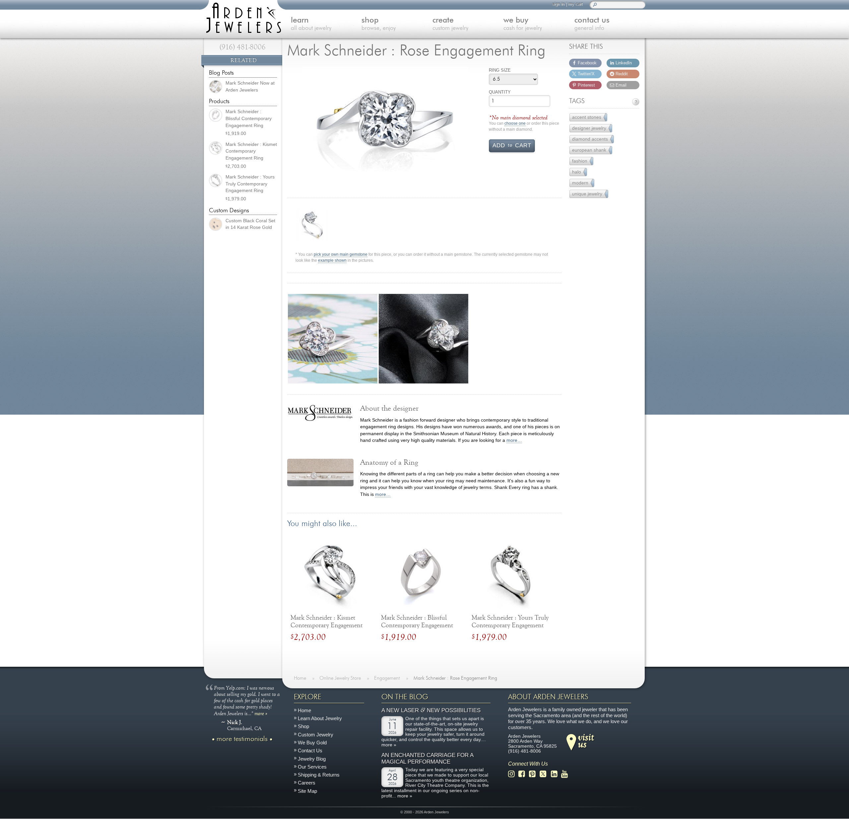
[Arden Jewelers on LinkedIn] (556, 774)
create (450, 24)
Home (304, 710)
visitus (586, 740)
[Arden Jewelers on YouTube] (566, 774)
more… (514, 440)
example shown (332, 260)
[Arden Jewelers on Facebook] (523, 774)
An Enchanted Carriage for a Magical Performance (427, 758)
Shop (303, 726)
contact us (592, 24)
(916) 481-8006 (243, 47)
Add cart (511, 145)
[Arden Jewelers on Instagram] (513, 774)
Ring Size (500, 70)
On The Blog (404, 697)
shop (378, 24)
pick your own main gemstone (340, 254)
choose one (515, 123)
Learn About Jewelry (320, 718)
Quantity (500, 92)
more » (260, 713)
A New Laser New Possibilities (431, 711)
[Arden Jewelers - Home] (242, 16)
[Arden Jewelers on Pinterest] (534, 774)
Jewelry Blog (312, 759)
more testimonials (242, 739)
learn (311, 24)
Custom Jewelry (315, 734)
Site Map (307, 791)
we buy (522, 24)
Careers (306, 783)
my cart (575, 4)
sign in (558, 4)
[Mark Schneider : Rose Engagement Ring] (385, 125)
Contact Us (310, 751)
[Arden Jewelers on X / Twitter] (545, 774)
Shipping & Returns (319, 775)
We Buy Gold (312, 742)
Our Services (312, 767)
